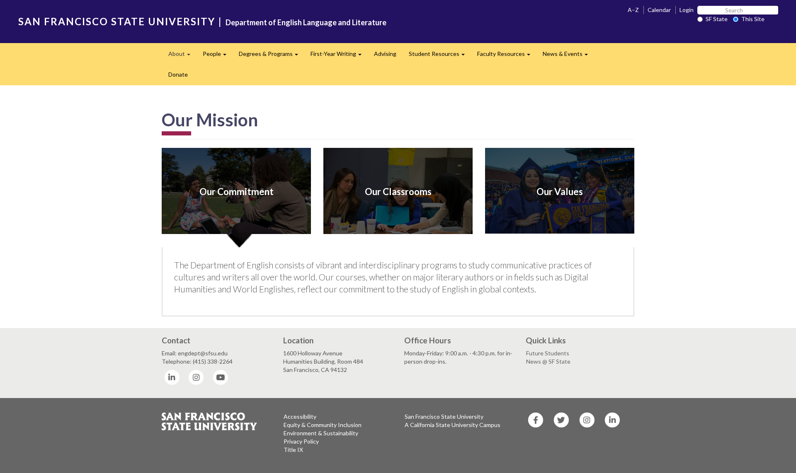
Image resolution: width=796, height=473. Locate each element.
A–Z (633, 9)
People (218, 56)
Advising (385, 53)
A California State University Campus (452, 424)
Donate (178, 74)
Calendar (659, 9)
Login (687, 9)
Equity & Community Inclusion (323, 424)
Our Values (559, 191)
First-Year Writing (339, 56)
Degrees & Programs (271, 56)
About (182, 56)
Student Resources (440, 56)
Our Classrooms (398, 191)
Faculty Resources (506, 56)
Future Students (547, 353)
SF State (717, 18)
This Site (752, 18)
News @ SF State (548, 361)
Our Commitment (236, 191)
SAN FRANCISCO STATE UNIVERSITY (116, 21)
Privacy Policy (301, 441)
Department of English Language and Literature (306, 22)
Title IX (293, 449)
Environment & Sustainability (321, 433)
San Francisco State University (444, 416)
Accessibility (300, 416)
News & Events (568, 56)
